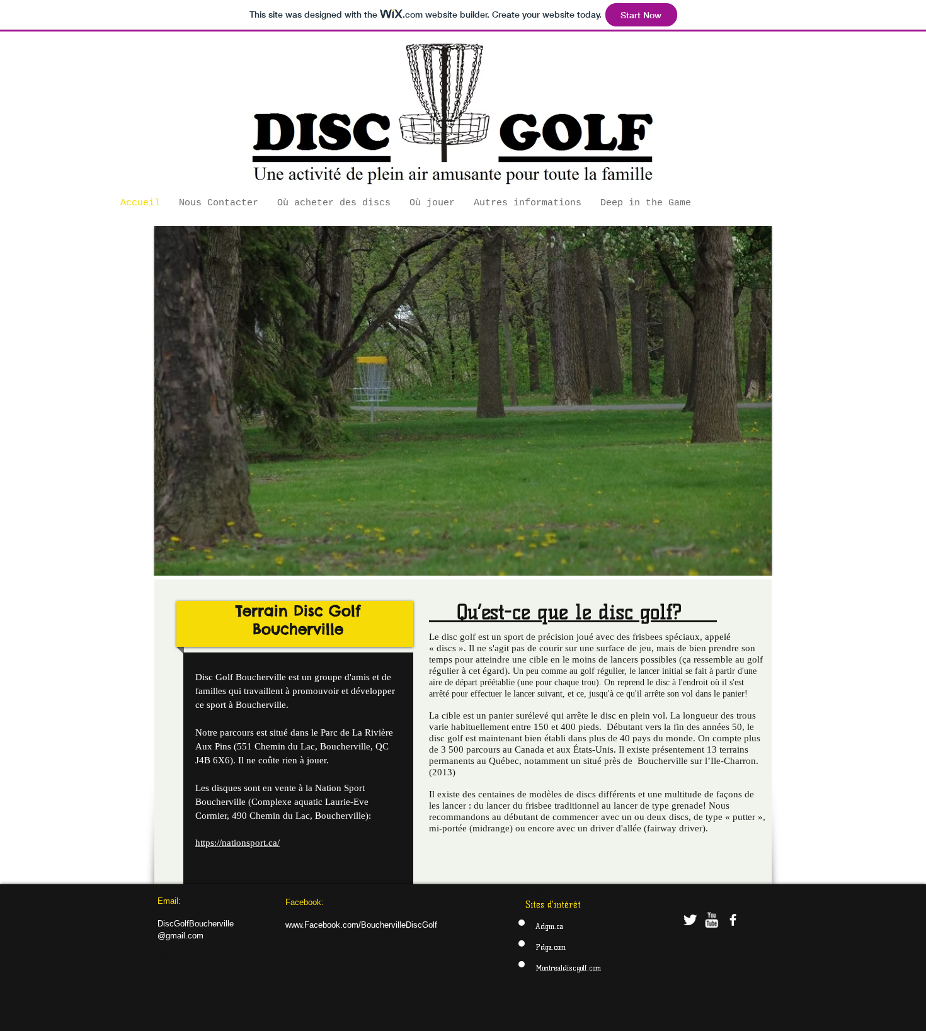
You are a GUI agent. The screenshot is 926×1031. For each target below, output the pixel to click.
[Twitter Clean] (690, 920)
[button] (463, 401)
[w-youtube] (711, 920)
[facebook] (733, 920)
